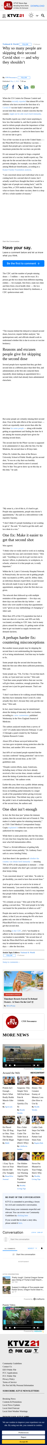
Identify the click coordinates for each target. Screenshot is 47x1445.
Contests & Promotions (12, 1402)
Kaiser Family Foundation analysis (17, 170)
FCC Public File (9, 1376)
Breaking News (9, 1399)
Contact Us (7, 1366)
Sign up (40, 1232)
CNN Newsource (11, 77)
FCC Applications (10, 1373)
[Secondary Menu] (6, 15)
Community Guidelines (12, 1363)
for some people (17, 428)
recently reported (18, 101)
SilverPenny (10, 1006)
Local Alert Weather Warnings (15, 1411)
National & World (27, 953)
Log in (33, 1232)
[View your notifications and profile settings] (41, 1248)
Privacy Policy (9, 1379)
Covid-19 (6, 108)
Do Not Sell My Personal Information (18, 1385)
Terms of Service (10, 1382)
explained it (13, 827)
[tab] (10, 1248)
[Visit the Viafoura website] (38, 1299)
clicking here (22, 1215)
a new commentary (21, 715)
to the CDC (16, 931)
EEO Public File (9, 1370)
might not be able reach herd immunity (25, 114)
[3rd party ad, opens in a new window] (23, 991)
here (20, 1223)
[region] (23, 1266)
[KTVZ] (17, 16)
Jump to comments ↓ (11, 962)
